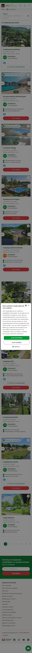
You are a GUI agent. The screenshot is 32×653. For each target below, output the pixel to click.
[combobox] (26, 305)
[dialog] (16, 326)
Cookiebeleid (6, 331)
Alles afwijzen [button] (17, 342)
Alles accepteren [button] (16, 338)
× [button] (28, 305)
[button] (16, 347)
